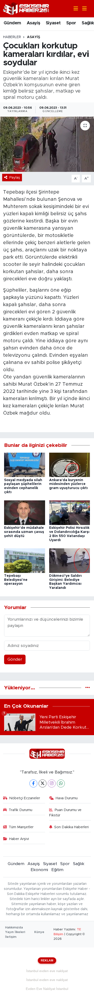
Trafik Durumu (20, 810)
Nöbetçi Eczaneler (24, 798)
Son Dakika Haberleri (71, 827)
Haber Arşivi (19, 839)
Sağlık (88, 23)
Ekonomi (39, 870)
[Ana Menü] (82, 9)
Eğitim (57, 870)
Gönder (14, 659)
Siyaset (53, 23)
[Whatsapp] (61, 783)
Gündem (12, 23)
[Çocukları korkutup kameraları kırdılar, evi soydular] (47, 144)
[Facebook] (33, 783)
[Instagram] (52, 783)
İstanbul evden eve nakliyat (47, 971)
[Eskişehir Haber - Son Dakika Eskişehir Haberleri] (26, 8)
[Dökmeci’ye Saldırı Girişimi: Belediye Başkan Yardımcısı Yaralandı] (69, 560)
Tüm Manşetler (21, 827)
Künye (39, 932)
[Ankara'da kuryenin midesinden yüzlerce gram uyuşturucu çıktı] (69, 465)
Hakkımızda (14, 927)
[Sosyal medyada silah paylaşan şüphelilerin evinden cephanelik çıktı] (24, 465)
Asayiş (33, 23)
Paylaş (14, 177)
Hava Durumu (67, 798)
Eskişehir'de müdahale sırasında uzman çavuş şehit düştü (24, 532)
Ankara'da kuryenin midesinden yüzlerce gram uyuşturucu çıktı (68, 484)
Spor (71, 23)
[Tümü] (87, 688)
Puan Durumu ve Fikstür (65, 812)
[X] (43, 783)
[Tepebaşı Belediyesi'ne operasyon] (24, 560)
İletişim (10, 937)
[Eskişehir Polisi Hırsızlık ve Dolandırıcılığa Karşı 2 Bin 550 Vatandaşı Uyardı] (69, 513)
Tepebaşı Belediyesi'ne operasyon (15, 580)
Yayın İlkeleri (15, 932)
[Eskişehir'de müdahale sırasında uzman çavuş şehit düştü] (24, 513)
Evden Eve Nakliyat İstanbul (47, 989)
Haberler (12, 37)
